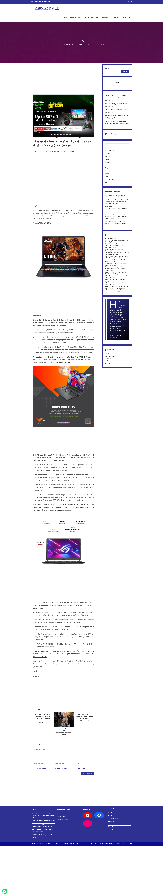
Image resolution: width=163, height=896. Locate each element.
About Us (108, 355)
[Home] (58, 44)
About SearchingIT (110, 238)
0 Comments (71, 151)
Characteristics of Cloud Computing (115, 243)
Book (106, 145)
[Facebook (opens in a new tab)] (126, 2)
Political (107, 165)
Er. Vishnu (38, 151)
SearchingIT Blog (110, 356)
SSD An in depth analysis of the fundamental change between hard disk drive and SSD (116, 268)
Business (107, 147)
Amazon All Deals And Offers (42, 223)
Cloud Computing (110, 150)
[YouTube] (87, 815)
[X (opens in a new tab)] (124, 2)
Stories (107, 173)
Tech (62, 151)
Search (107, 68)
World (107, 182)
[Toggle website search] (132, 18)
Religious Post (109, 168)
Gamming (108, 153)
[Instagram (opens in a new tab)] (129, 2)
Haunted (107, 156)
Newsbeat (108, 162)
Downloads (108, 358)
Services (107, 360)
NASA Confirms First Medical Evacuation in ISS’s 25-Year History (84, 716)
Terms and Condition (63, 819)
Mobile (107, 159)
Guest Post (108, 364)
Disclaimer (60, 813)
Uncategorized (109, 179)
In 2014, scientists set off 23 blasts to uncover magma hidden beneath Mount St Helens (116, 201)
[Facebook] (99, 815)
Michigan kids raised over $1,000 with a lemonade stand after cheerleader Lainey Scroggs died (116, 216)
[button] (4, 891)
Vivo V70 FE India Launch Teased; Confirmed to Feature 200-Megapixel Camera (43, 717)
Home (107, 353)
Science (107, 171)
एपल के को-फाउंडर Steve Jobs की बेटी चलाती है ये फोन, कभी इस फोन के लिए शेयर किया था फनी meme (63, 731)
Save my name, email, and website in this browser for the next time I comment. (62, 768)
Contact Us (108, 362)
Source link (37, 676)
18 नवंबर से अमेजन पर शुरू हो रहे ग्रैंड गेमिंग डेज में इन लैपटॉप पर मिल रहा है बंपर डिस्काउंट (83, 44)
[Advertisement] (63, 79)
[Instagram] (87, 823)
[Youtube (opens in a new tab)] (131, 2)
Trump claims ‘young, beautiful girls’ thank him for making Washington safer (115, 223)
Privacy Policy (61, 816)
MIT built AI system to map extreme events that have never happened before (42, 835)
